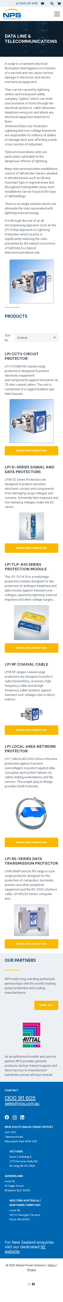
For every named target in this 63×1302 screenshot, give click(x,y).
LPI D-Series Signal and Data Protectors (29, 469)
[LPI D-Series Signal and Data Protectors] (31, 514)
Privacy (31, 1270)
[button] (51, 3)
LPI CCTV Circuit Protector (22, 356)
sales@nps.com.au (22, 1103)
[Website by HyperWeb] (33, 1284)
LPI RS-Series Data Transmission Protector (31, 861)
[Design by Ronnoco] (29, 1284)
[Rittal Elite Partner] (31, 1035)
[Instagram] (15, 1117)
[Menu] (57, 14)
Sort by (7, 338)
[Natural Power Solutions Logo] (12, 14)
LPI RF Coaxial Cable (26, 664)
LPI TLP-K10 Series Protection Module (26, 567)
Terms (52, 1265)
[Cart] (58, 3)
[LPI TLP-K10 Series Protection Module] (31, 607)
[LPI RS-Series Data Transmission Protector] (31, 906)
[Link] (42, 3)
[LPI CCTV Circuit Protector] (31, 401)
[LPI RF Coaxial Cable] (31, 707)
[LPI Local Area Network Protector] (31, 794)
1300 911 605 (20, 1098)
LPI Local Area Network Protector (30, 749)
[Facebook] (7, 1117)
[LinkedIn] (22, 1117)
